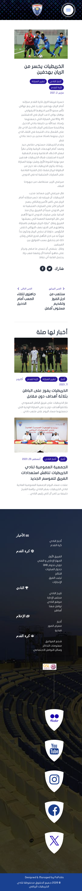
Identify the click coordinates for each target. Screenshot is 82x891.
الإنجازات (57, 582)
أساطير (58, 610)
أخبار (63, 379)
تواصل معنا (55, 606)
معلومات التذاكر (52, 645)
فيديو (58, 630)
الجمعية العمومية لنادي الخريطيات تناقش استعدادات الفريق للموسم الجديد (44, 472)
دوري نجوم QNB (52, 565)
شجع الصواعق (53, 641)
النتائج (58, 573)
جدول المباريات (53, 569)
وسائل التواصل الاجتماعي (47, 649)
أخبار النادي (55, 81)
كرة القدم (56, 87)
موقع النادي (54, 601)
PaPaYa (59, 877)
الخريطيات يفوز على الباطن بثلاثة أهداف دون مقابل (45, 393)
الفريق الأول (55, 556)
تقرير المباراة (38, 81)
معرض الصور (55, 625)
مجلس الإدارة (54, 597)
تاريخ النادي (55, 593)
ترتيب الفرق (55, 577)
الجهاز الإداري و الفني (49, 560)
